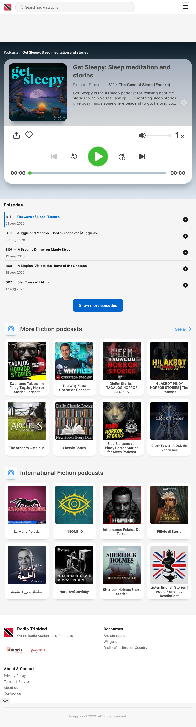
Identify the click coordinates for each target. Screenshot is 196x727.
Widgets (110, 642)
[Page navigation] (185, 7)
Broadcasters (114, 636)
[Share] (16, 135)
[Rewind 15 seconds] (74, 156)
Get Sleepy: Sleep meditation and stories (55, 52)
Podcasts (11, 52)
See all (181, 329)
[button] (142, 135)
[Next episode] (141, 156)
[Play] (98, 156)
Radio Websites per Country (125, 648)
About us (11, 687)
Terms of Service (17, 681)
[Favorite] (29, 135)
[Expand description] (184, 102)
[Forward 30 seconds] (122, 156)
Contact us (12, 693)
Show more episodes (98, 305)
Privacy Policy (15, 675)
